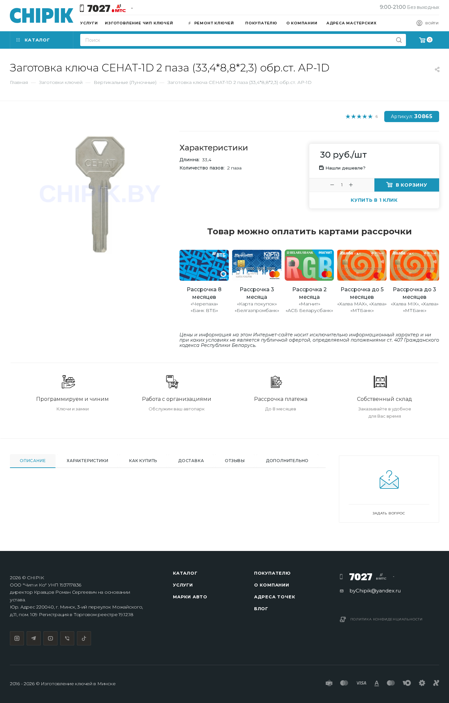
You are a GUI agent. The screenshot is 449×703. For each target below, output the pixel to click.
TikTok (84, 638)
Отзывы (235, 460)
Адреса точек (274, 596)
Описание (33, 460)
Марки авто (190, 596)
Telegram (34, 638)
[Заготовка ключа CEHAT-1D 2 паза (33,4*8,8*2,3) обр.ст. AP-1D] (100, 194)
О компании (271, 584)
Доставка (191, 460)
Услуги (183, 584)
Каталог (185, 573)
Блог (261, 608)
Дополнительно (287, 460)
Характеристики (87, 460)
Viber (67, 638)
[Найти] (399, 40)
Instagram (17, 638)
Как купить (143, 460)
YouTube (50, 638)
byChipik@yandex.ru (375, 590)
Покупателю (272, 573)
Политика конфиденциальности (386, 619)
